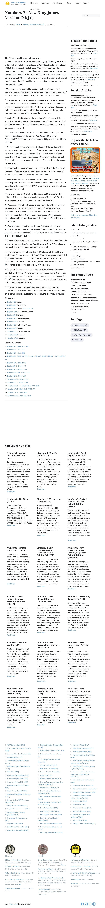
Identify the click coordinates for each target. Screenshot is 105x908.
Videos (73, 313)
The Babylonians (44, 889)
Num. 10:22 (24, 379)
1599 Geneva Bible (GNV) (80, 46)
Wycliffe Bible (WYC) (80, 820)
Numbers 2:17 (12, 315)
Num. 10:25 (23, 383)
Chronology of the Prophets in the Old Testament (83, 112)
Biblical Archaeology (13, 860)
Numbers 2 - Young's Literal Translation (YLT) (16, 455)
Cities (18, 884)
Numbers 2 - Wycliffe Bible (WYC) (47, 454)
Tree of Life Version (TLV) (82, 808)
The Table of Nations (78, 134)
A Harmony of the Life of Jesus (82, 873)
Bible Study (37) (80, 330)
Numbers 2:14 (12, 309)
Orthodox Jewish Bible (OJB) (83, 786)
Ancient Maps (75, 256)
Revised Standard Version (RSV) (84, 792)
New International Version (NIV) (51, 824)
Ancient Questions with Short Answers (85, 262)
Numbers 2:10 (12, 366)
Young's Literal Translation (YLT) (84, 824)
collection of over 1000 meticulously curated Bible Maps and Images (84, 180)
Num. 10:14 (22, 363)
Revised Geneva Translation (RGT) (85, 789)
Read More (11, 492)
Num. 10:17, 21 (23, 373)
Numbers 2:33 (13, 389)
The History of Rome (45, 869)
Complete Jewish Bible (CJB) (17, 782)
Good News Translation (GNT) (17, 830)
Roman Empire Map (45, 860)
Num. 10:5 (21, 353)
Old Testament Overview (79, 860)
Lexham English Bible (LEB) (49, 772)
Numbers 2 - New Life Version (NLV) (17, 644)
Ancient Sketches (77, 265)
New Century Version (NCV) (49, 811)
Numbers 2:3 (11, 353)
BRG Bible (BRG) (13, 772)
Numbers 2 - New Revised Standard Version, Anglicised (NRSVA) (16, 600)
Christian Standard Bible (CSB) (18, 775)
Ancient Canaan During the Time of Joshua (84, 243)
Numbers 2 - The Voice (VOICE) (17, 500)
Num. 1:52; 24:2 (23, 346)
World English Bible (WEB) (82, 811)
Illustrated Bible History (79, 307)
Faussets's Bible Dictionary (81, 295)
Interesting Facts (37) (82, 335)
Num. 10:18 (22, 369)
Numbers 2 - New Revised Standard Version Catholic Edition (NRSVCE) (45, 552)
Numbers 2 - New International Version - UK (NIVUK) (48, 645)
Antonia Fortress (77, 268)
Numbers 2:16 (12, 312)
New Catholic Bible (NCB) (49, 808)
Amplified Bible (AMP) (79, 83)
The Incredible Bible (12, 888)
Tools (77, 3)
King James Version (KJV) (49, 769)
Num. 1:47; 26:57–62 (27, 389)
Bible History (34, 9)
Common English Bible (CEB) (17, 779)
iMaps (85, 3)
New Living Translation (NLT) (83, 748)
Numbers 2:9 (11, 305)
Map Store (74, 883)
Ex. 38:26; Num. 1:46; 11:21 (29, 386)
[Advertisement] (36, 42)
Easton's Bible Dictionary (80, 292)
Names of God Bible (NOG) (49, 788)
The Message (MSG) (80, 801)
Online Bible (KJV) (77, 280)
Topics (69, 3)
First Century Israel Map (14, 879)
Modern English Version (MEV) (50, 779)
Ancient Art (74, 236)
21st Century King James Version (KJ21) (83, 60)
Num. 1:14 (26, 309)
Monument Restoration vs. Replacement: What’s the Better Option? (82, 97)
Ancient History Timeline (80, 250)
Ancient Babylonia (77, 239)
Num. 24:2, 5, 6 (25, 396)
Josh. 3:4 (21, 350)
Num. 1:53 (22, 376)
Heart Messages (58, 3)
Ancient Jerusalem (12, 866)
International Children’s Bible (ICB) (52, 751)
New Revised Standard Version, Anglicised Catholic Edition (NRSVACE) (82, 774)
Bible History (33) (80, 325)
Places (63, 865)
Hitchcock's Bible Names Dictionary (84, 301)
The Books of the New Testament (83, 123)
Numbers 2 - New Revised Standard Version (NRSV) (45, 599)
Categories (45, 3)
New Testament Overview (80, 866)
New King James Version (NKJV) (33, 24)
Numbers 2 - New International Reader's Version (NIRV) (17, 691)
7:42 (32, 309)
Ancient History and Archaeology (83, 247)
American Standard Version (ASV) (83, 72)
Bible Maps (33, 3)
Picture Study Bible (77, 310)
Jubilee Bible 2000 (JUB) (49, 765)
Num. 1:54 (23, 392)
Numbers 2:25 (12, 328)
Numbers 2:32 (13, 386)
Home (18, 24)
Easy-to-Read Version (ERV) (17, 806)
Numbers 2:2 (11, 302)
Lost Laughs (75, 879)
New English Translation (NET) (51, 815)
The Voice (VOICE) (79, 805)
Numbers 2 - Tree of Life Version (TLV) (48, 500)
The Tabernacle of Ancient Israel (50, 878)
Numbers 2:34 (13, 338)
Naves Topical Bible (78, 286)
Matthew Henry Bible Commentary (84, 298)
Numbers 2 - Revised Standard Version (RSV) (18, 549)
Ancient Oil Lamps (77, 259)
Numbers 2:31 (13, 332)
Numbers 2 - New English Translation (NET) (46, 691)
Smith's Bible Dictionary (79, 289)
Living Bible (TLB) (46, 775)
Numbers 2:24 (12, 325)
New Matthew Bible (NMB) (82, 752)
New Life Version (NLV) (81, 745)
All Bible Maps (76, 230)
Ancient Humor (76, 253)
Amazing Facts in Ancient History (83, 233)
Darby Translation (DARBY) (17, 791)
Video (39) (78, 340)
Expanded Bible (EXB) (15, 824)
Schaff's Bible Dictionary (80, 304)
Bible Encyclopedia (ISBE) (80, 283)
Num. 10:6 (22, 366)
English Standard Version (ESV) (18, 809)
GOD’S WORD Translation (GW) (18, 827)
